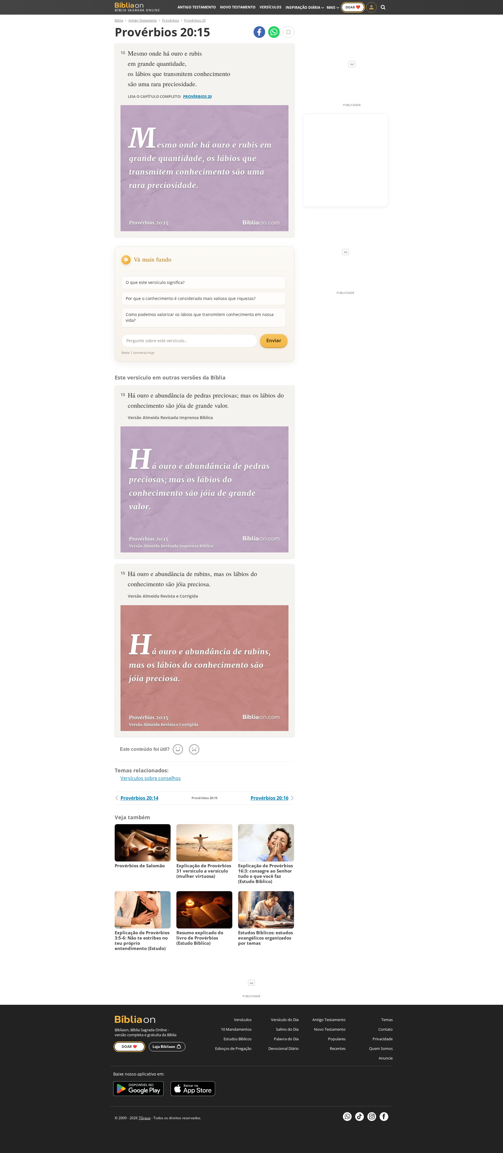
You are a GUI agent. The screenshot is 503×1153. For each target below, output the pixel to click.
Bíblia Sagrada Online (137, 10)
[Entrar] (371, 7)
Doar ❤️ (129, 1046)
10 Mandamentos (236, 1029)
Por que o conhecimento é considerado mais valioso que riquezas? (191, 298)
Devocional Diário (283, 1048)
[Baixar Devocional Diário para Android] (138, 1089)
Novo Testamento (238, 7)
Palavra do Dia (286, 1038)
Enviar (273, 340)
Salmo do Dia (287, 1029)
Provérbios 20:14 (139, 798)
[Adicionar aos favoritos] (288, 32)
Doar (353, 7)
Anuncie (386, 1058)
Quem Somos (381, 1048)
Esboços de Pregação (233, 1048)
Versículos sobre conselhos (151, 778)
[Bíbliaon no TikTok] (359, 1116)
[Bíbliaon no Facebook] (384, 1116)
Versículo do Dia (285, 1019)
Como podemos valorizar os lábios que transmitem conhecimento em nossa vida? (200, 317)
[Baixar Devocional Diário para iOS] (193, 1089)
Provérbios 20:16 (269, 798)
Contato (385, 1029)
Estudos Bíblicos (238, 1038)
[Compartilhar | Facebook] (259, 32)
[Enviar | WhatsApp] (274, 32)
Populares (337, 1038)
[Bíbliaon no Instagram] (371, 1116)
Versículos (270, 7)
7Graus (144, 1117)
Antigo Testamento (197, 7)
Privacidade (383, 1038)
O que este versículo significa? (155, 282)
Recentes (338, 1048)
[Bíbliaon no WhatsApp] (347, 1116)
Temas (387, 1019)
